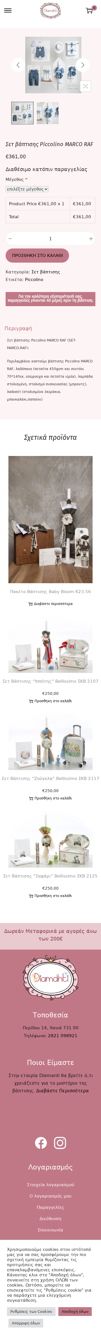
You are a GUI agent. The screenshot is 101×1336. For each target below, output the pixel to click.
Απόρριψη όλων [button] (26, 1323)
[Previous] (18, 65)
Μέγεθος (16, 179)
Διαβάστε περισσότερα (53, 604)
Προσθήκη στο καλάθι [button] (53, 701)
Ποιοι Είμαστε (50, 1063)
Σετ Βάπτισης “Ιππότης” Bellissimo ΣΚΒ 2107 (50, 681)
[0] (89, 10)
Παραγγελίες (50, 1207)
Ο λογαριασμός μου (50, 1196)
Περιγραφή (18, 328)
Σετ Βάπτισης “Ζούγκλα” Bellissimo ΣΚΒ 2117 (50, 778)
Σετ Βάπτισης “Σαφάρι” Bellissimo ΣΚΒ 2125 (50, 876)
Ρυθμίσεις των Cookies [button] (31, 1311)
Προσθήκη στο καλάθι (37, 255)
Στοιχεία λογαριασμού (50, 1184)
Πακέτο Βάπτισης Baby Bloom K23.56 (50, 591)
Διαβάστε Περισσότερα (62, 1090)
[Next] (83, 65)
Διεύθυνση (50, 1218)
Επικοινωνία (50, 1230)
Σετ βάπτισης (45, 271)
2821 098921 (62, 1035)
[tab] (50, 328)
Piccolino (34, 279)
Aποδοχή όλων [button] (75, 1311)
